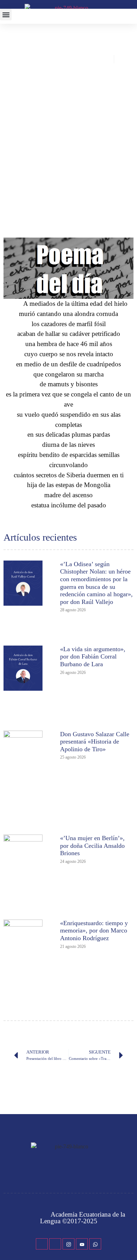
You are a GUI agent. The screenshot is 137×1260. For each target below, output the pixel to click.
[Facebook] (42, 1244)
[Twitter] (55, 1244)
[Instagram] (68, 1244)
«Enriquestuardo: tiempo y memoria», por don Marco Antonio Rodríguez (94, 931)
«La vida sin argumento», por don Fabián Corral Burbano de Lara (92, 657)
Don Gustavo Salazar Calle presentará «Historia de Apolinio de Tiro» (94, 742)
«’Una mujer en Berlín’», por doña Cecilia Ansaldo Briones (92, 846)
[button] (6, 14)
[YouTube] (82, 1244)
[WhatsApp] (95, 1244)
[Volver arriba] (128, 1244)
